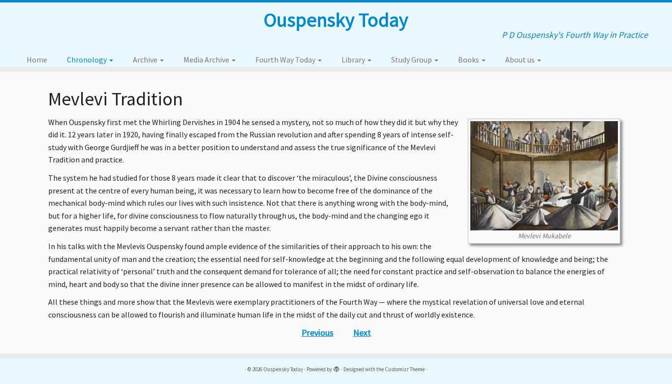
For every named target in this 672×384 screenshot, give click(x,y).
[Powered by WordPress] (336, 367)
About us (520, 59)
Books (469, 59)
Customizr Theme (405, 369)
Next (362, 332)
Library (354, 59)
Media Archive (207, 59)
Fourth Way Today (286, 59)
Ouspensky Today (336, 20)
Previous (318, 332)
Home (37, 59)
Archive (146, 59)
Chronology (87, 59)
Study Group (412, 59)
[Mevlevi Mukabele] (544, 174)
